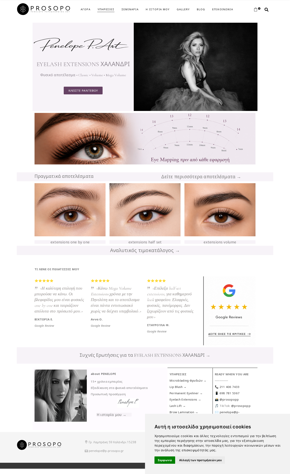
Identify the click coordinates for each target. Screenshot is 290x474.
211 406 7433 (230, 387)
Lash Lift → (177, 406)
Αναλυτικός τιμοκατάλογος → (145, 250)
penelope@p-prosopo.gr (106, 451)
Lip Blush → (177, 387)
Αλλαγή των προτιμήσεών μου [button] (200, 460)
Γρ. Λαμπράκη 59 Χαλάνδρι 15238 (112, 442)
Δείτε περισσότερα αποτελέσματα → (201, 176)
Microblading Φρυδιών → (188, 380)
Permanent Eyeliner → (186, 393)
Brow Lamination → (183, 412)
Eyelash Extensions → (185, 399)
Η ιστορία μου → (111, 414)
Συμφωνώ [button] (165, 460)
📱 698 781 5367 (227, 393)
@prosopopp (229, 399)
